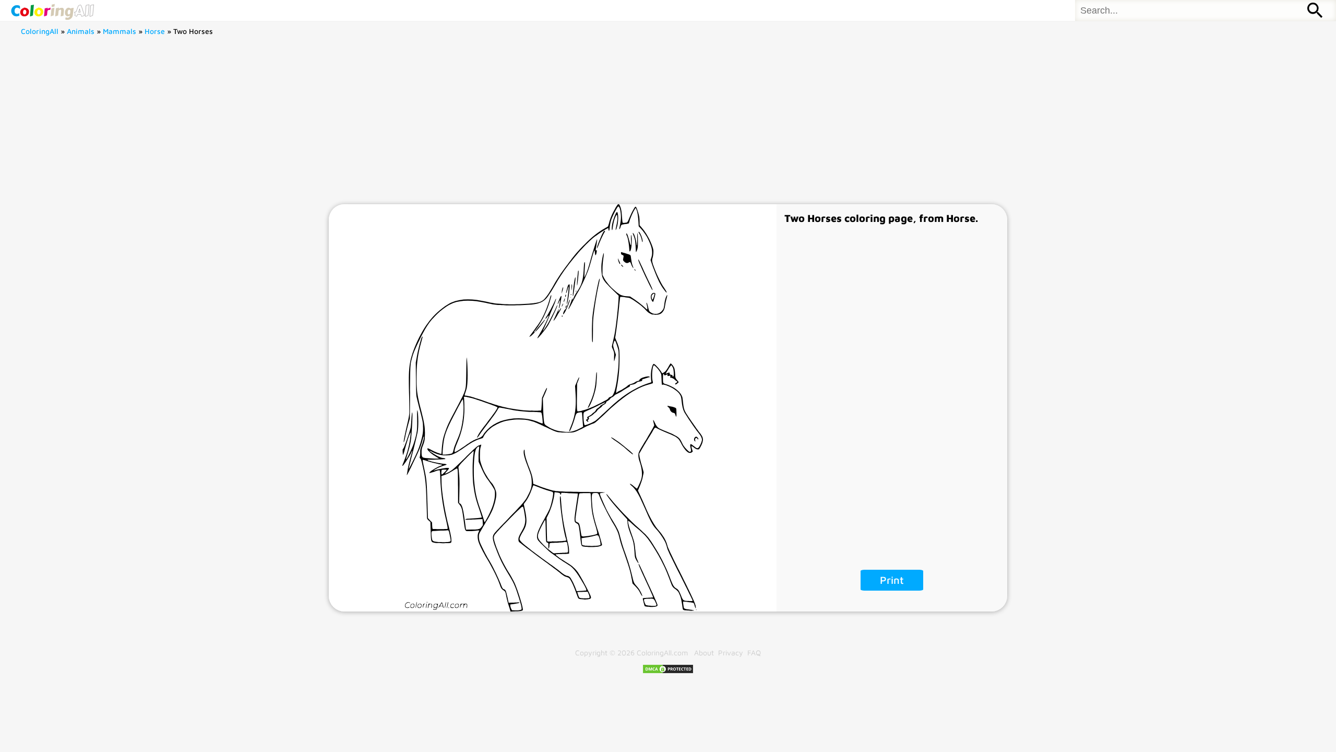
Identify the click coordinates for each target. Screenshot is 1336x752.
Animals (80, 31)
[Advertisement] (668, 126)
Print (892, 580)
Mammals (119, 31)
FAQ (754, 652)
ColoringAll (39, 31)
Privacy (730, 652)
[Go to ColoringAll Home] (52, 10)
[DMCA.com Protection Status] (668, 671)
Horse (155, 31)
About (704, 652)
